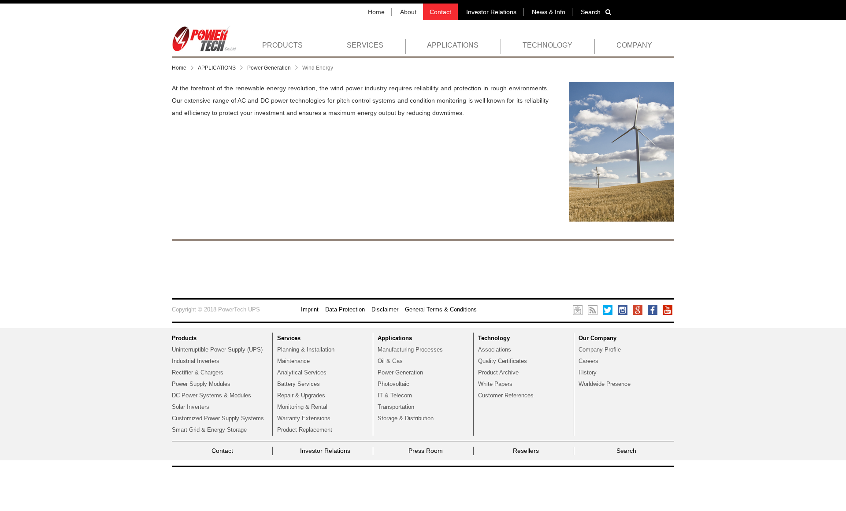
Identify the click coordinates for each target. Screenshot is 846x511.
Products (184, 338)
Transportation (396, 407)
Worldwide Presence (605, 384)
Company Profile (600, 349)
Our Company (597, 338)
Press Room (425, 450)
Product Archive (498, 372)
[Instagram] (622, 309)
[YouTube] (667, 309)
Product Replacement (304, 429)
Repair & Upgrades (301, 395)
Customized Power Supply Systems (218, 418)
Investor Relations (491, 11)
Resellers (526, 450)
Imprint (310, 309)
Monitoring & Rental (302, 407)
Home (376, 11)
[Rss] (592, 309)
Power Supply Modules (201, 384)
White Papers (495, 384)
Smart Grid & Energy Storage (209, 429)
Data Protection (345, 309)
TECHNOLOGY (547, 45)
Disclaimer (384, 309)
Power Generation (269, 68)
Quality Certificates (502, 361)
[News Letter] (577, 309)
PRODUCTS (282, 45)
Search (591, 11)
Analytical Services (302, 372)
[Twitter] (607, 309)
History (588, 372)
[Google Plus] (637, 309)
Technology (494, 338)
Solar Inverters (190, 407)
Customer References (506, 395)
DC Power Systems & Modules (211, 395)
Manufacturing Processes (410, 349)
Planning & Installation (305, 349)
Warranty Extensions (303, 418)
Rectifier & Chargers (197, 372)
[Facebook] (652, 309)
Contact (440, 11)
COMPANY (634, 45)
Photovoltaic (393, 384)
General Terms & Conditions (441, 309)
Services (289, 338)
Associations (494, 349)
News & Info (548, 11)
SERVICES (365, 45)
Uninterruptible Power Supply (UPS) (217, 349)
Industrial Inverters (195, 361)
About (408, 11)
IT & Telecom (395, 395)
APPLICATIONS (453, 45)
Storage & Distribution (406, 418)
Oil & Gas (390, 361)
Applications (395, 338)
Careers (588, 361)
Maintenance (293, 361)
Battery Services (298, 384)
